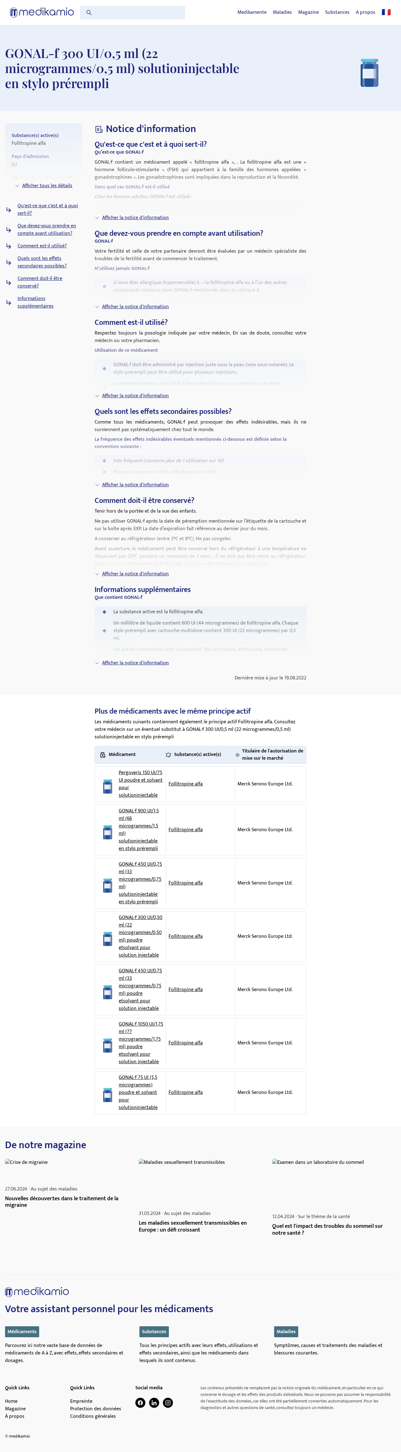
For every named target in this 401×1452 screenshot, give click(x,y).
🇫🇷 (386, 12)
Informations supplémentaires (36, 302)
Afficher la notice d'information (135, 218)
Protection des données (95, 1409)
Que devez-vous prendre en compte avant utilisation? (47, 229)
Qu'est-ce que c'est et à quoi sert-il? (48, 209)
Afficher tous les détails (47, 186)
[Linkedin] (154, 1403)
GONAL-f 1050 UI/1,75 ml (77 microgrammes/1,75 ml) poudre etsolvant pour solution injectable (141, 1043)
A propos (365, 12)
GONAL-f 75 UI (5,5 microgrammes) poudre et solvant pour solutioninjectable (138, 1092)
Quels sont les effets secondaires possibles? (42, 262)
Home (11, 1401)
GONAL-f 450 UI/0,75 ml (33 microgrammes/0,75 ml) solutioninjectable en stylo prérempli (140, 883)
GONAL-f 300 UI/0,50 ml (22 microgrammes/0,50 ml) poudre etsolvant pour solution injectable (140, 936)
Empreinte (81, 1401)
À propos (14, 1416)
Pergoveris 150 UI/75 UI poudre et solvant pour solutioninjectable (141, 784)
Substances (337, 12)
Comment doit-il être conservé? (40, 282)
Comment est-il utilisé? (42, 246)
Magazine (308, 12)
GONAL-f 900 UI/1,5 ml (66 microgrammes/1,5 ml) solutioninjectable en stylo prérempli (139, 830)
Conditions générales (93, 1416)
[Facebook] (140, 1403)
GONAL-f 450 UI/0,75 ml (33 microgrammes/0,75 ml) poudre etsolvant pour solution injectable (140, 989)
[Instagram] (168, 1403)
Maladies (282, 12)
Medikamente (252, 12)
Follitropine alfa (186, 784)
